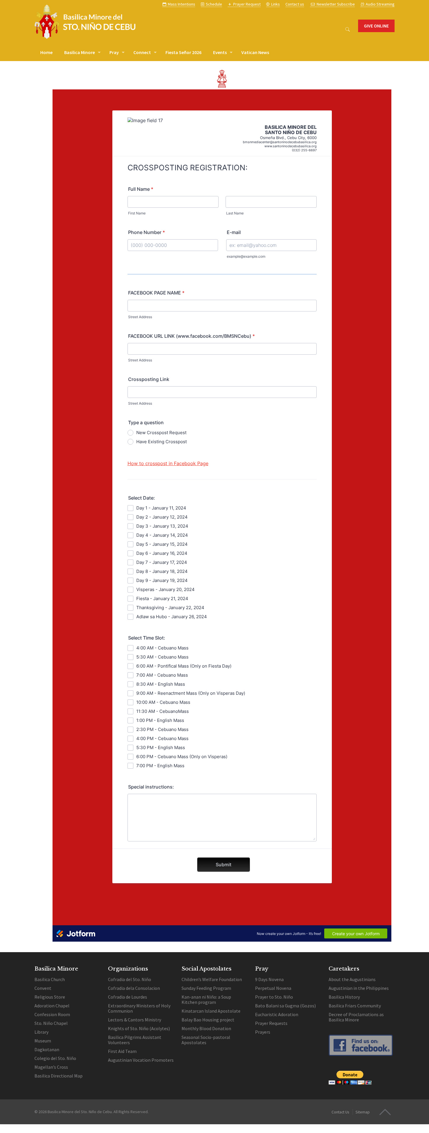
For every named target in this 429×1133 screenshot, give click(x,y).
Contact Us (340, 1112)
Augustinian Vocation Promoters (141, 1060)
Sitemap (362, 1112)
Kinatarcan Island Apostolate (211, 1011)
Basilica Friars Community (355, 1006)
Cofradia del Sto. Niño (129, 979)
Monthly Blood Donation (206, 1028)
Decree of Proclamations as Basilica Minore (356, 1017)
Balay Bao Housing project (208, 1020)
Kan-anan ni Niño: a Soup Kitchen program (206, 999)
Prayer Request (247, 4)
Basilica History (344, 997)
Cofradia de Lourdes (127, 997)
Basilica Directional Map (58, 1076)
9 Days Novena (269, 979)
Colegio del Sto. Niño (55, 1058)
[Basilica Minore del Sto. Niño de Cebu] (84, 21)
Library (41, 1032)
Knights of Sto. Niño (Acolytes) (139, 1028)
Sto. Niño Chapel (51, 1023)
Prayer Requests (271, 1023)
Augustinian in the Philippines (359, 988)
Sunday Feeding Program (206, 988)
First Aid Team (122, 1051)
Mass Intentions (181, 4)
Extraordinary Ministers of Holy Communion (139, 1008)
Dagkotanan (46, 1049)
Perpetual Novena (273, 988)
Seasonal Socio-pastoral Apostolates (206, 1039)
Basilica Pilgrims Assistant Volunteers (134, 1039)
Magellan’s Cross (51, 1067)
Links (275, 4)
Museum (42, 1041)
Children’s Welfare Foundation (212, 979)
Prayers (263, 1032)
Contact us (294, 4)
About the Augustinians (352, 979)
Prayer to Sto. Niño (274, 997)
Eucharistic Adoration (276, 1014)
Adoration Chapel (51, 1006)
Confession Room (52, 1014)
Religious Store (49, 997)
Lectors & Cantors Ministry (134, 1020)
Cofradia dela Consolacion (134, 988)
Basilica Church (49, 979)
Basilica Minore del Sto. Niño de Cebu (80, 1111)
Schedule (214, 4)
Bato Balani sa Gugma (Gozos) (285, 1006)
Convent (42, 988)
